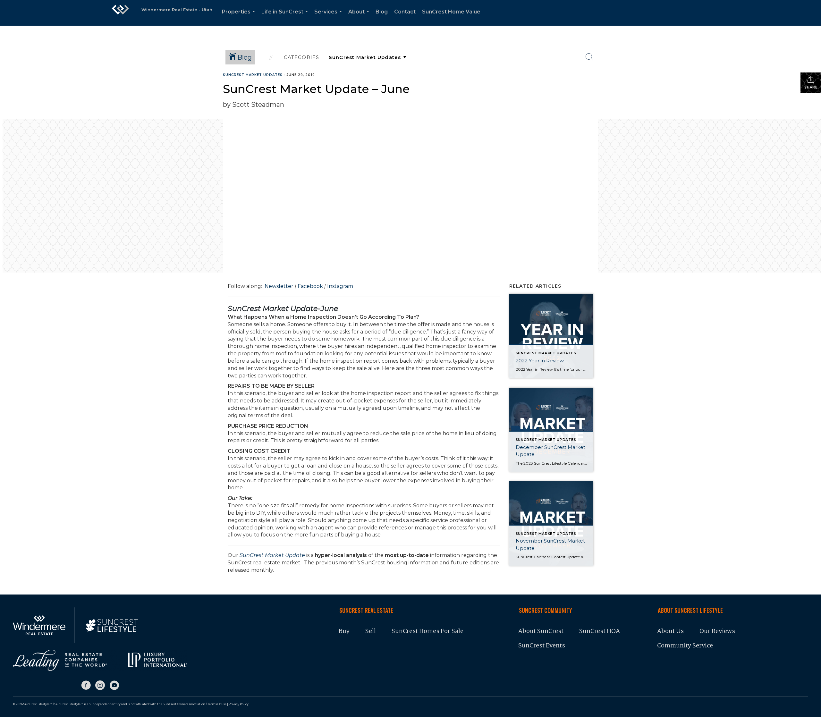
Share (810, 87)
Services (329, 17)
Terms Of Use (216, 704)
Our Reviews (717, 631)
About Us (670, 631)
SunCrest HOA (599, 631)
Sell (370, 631)
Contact (405, 12)
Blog (382, 12)
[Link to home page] (120, 13)
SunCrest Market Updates (253, 75)
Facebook (310, 286)
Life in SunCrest (285, 17)
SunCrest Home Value (451, 12)
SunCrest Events (541, 646)
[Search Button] (589, 57)
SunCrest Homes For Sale (428, 631)
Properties (240, 17)
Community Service (685, 646)
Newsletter (279, 286)
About (360, 17)
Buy (344, 631)
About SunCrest (540, 631)
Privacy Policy (239, 704)
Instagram (340, 286)
